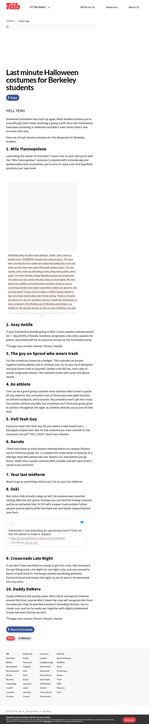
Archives (47, 711)
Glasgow (27, 666)
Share (13, 97)
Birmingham (11, 666)
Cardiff (9, 688)
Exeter (26, 658)
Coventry (10, 692)
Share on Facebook (21, 629)
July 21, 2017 (31, 542)
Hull (25, 671)
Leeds (25, 688)
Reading (60, 654)
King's (26, 679)
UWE (59, 683)
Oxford (43, 688)
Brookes (10, 679)
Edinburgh (27, 654)
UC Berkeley (38, 7)
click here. (47, 721)
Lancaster (27, 683)
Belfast (9, 662)
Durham (10, 696)
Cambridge (11, 683)
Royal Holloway (64, 658)
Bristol (9, 675)
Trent (59, 679)
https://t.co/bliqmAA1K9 (23, 538)
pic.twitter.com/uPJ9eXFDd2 (50, 538)
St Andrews (62, 671)
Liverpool (44, 654)
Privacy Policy (32, 711)
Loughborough (46, 662)
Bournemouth (12, 671)
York (59, 692)
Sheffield (61, 662)
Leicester (27, 692)
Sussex (60, 675)
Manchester (45, 666)
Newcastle (44, 671)
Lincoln (26, 696)
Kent (25, 675)
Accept (129, 719)
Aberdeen (10, 658)
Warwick (61, 688)
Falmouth (27, 662)
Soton (59, 666)
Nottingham (45, 683)
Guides (10, 21)
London (43, 658)
